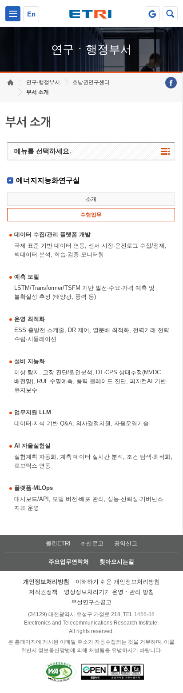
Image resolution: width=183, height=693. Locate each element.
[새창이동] (152, 13)
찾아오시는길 (116, 561)
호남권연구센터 (91, 82)
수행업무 (91, 215)
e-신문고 (92, 543)
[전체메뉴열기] (12, 13)
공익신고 (125, 543)
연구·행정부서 (43, 82)
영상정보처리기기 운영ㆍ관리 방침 (109, 592)
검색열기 (170, 13)
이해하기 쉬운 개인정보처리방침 (118, 581)
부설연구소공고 (91, 602)
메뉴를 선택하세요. (42, 151)
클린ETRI (58, 543)
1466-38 (144, 614)
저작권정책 (43, 592)
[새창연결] (171, 82)
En (31, 14)
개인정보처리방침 (46, 581)
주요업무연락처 (68, 561)
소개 (91, 199)
